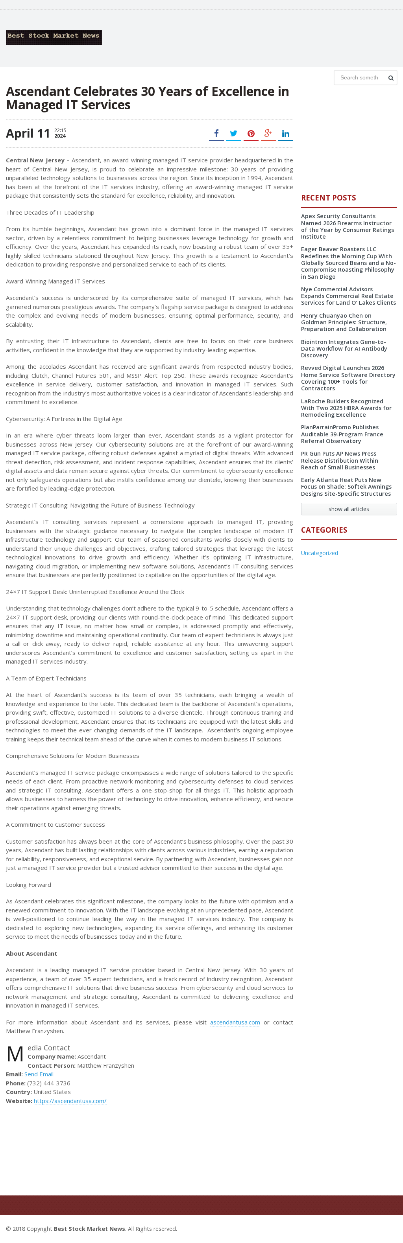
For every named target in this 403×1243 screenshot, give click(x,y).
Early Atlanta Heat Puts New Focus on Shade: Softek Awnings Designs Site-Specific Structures (346, 486)
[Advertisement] (254, 37)
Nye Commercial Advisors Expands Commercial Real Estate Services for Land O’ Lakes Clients (348, 296)
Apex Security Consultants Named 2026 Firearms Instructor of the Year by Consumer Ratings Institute (347, 226)
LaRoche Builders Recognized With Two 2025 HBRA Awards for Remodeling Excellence (346, 408)
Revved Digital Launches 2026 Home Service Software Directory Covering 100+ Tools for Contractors (348, 378)
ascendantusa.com (235, 1022)
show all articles (349, 509)
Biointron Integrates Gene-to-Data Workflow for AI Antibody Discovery (344, 348)
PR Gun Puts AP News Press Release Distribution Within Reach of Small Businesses (339, 460)
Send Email (39, 1074)
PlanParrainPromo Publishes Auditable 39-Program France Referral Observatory (342, 434)
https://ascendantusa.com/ (70, 1101)
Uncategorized (319, 553)
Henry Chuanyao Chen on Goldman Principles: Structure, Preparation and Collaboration (344, 322)
